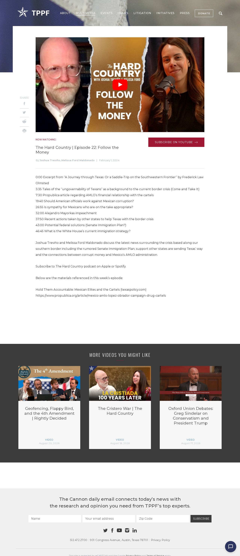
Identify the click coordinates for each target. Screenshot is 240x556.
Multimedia (85, 13)
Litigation (142, 13)
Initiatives (165, 13)
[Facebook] (24, 104)
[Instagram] (127, 530)
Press (185, 13)
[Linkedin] (134, 530)
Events (106, 13)
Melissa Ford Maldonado (77, 160)
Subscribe (201, 518)
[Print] (24, 131)
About (65, 13)
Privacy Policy (160, 540)
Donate (204, 13)
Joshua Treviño (50, 160)
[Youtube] (119, 530)
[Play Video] (120, 84)
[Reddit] (24, 121)
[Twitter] (24, 113)
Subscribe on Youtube (174, 142)
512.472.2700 (78, 540)
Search (220, 13)
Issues (123, 13)
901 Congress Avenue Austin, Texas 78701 (119, 540)
